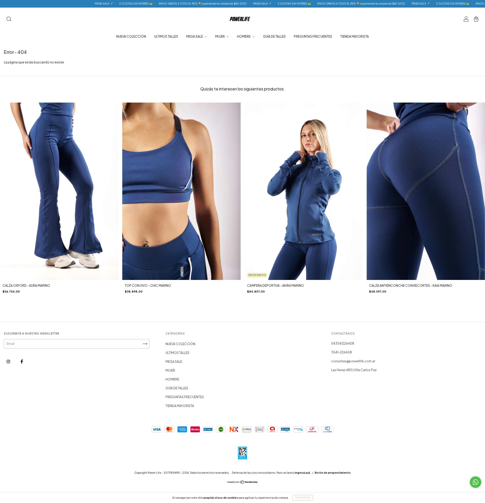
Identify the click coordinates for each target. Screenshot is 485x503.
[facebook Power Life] (21, 362)
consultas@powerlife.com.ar (353, 361)
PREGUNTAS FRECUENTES (313, 36)
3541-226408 (341, 352)
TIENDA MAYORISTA (354, 36)
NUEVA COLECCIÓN (131, 36)
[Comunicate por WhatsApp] (475, 482)
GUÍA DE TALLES (274, 36)
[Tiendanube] (242, 483)
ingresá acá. (303, 472)
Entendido (302, 497)
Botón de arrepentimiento (333, 472)
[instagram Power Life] (8, 362)
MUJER (220, 36)
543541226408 (342, 343)
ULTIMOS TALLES (166, 36)
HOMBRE (244, 36)
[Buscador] (8, 19)
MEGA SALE (194, 36)
